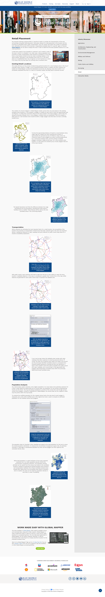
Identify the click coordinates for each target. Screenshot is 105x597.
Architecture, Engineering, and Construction (87, 47)
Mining (80, 60)
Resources (65, 3)
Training (51, 3)
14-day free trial (37, 542)
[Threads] (73, 578)
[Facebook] (70, 578)
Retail (79, 72)
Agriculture (81, 43)
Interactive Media (83, 76)
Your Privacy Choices (58, 589)
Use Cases (57, 3)
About (77, 3)
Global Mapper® (16, 47)
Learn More (52, 9)
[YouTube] (81, 578)
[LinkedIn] (84, 578)
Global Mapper (27, 530)
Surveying (81, 68)
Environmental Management (86, 52)
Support (72, 3)
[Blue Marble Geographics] (23, 3)
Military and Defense (84, 56)
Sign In (88, 3)
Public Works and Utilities (85, 64)
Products (44, 3)
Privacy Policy (45, 589)
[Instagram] (77, 578)
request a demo (18, 543)
